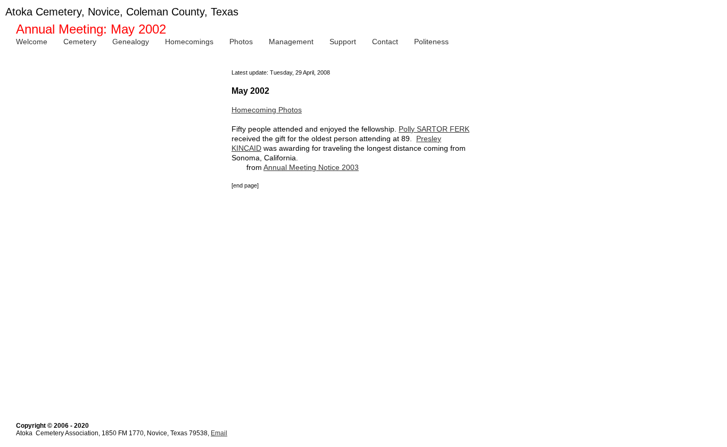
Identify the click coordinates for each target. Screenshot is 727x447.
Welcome (31, 41)
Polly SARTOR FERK (434, 129)
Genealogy (130, 41)
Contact (385, 41)
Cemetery (79, 41)
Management (291, 41)
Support (342, 41)
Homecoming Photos (267, 109)
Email (219, 433)
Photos (241, 41)
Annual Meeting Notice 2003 (311, 167)
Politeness (431, 41)
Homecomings (189, 41)
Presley (428, 138)
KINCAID (246, 148)
